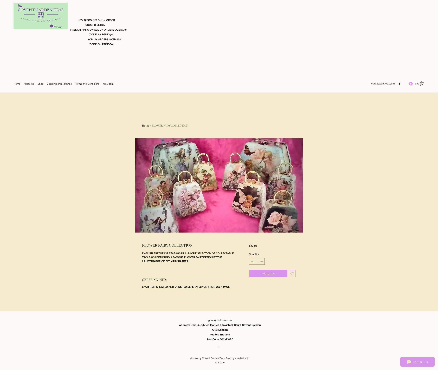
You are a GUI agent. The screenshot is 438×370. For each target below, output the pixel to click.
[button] (422, 83)
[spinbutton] (257, 261)
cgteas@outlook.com (383, 83)
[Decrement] (251, 261)
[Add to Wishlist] (292, 273)
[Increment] (262, 261)
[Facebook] (399, 83)
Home (145, 125)
